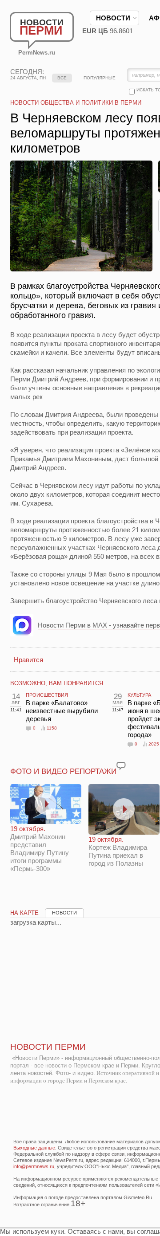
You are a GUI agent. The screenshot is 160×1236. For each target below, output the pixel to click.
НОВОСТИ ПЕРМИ (48, 1047)
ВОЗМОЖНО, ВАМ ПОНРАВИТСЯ (56, 683)
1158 (52, 728)
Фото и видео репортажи (63, 771)
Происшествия (47, 695)
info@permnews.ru (33, 1166)
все (62, 77)
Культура (139, 695)
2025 (153, 744)
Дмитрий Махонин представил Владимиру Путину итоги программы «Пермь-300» (39, 848)
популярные (100, 77)
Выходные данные (34, 1147)
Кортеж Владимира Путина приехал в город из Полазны (117, 851)
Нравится (28, 659)
